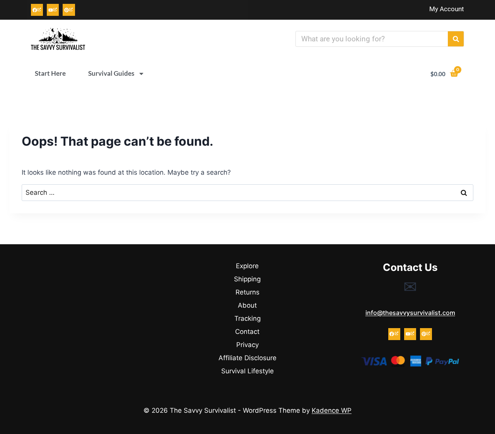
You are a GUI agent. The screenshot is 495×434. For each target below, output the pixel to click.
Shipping (247, 279)
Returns (247, 292)
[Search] (456, 38)
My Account (446, 9)
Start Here (50, 73)
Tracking (247, 318)
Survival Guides (111, 73)
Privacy (247, 345)
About (247, 305)
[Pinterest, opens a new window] (69, 10)
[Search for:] (247, 192)
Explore (247, 266)
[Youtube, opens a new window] (53, 10)
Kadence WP (332, 410)
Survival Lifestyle (247, 371)
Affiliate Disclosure (247, 358)
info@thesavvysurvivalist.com (410, 313)
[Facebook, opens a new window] (37, 10)
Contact (247, 331)
